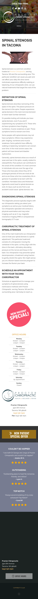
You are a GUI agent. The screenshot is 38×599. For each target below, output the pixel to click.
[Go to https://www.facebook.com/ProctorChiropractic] (13, 8)
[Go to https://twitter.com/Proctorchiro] (16, 8)
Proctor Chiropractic (17, 71)
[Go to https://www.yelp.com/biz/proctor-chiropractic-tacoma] (25, 8)
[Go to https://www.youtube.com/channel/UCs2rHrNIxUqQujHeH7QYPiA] (19, 8)
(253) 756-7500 (20, 3)
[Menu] (19, 594)
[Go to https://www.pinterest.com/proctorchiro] (22, 8)
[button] (19, 434)
